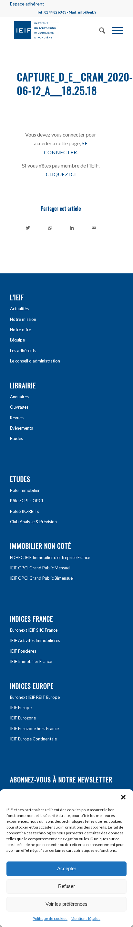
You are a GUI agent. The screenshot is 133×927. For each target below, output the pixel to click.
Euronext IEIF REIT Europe (35, 697)
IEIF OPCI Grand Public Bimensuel (42, 578)
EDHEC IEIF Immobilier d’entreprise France (50, 557)
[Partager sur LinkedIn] (72, 228)
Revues (17, 417)
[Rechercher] (99, 30)
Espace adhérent (27, 3)
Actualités (19, 308)
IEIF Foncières (23, 651)
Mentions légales (85, 918)
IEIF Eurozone (23, 717)
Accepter (66, 868)
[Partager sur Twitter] (28, 228)
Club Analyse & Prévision (33, 521)
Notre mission (23, 319)
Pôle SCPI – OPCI (26, 500)
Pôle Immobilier (25, 490)
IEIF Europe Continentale (33, 738)
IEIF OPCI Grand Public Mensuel (40, 567)
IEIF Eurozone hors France (34, 728)
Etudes (16, 438)
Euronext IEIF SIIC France (33, 630)
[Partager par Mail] (94, 228)
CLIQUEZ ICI (61, 174)
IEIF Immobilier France (31, 661)
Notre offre (20, 329)
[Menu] (114, 30)
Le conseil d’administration (35, 360)
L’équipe (17, 339)
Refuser (66, 886)
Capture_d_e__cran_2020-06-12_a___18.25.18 (75, 83)
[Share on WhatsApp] (50, 228)
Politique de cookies (50, 918)
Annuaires (19, 396)
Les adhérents (23, 350)
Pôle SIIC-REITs (24, 511)
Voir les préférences (66, 904)
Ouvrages (19, 407)
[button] (123, 797)
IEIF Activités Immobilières (35, 640)
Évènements (21, 428)
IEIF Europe (21, 707)
